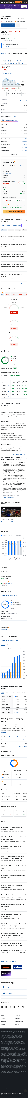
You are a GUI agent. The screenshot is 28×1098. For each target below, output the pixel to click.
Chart (10, 53)
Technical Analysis (8, 289)
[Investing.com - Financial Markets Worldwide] (9, 2)
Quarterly (9, 644)
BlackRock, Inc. (6, 796)
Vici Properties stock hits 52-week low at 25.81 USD (13, 245)
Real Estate (24, 740)
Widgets (3, 1024)
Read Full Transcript (8, 497)
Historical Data (22, 57)
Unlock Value (22, 100)
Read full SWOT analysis (20, 454)
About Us (17, 1015)
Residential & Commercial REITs (18, 736)
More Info (8, 46)
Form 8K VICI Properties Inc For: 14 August (11, 275)
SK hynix (17, 810)
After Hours (5, 40)
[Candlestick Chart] (3, 61)
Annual (3, 644)
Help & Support (19, 1021)
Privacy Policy (4, 1083)
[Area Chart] (5, 61)
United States (23, 746)
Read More (4, 732)
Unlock (17, 712)
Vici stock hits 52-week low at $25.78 (12, 237)
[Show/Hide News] (10, 61)
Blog (2, 1015)
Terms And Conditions (6, 1078)
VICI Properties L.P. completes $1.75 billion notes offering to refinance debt (13, 255)
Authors (17, 1024)
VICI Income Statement (10, 636)
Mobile (3, 1018)
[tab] (7, 294)
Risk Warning (4, 1088)
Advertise (17, 1018)
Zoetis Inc (5, 810)
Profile (9, 57)
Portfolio (3, 1021)
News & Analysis (18, 53)
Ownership (14, 57)
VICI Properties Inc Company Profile (12, 720)
